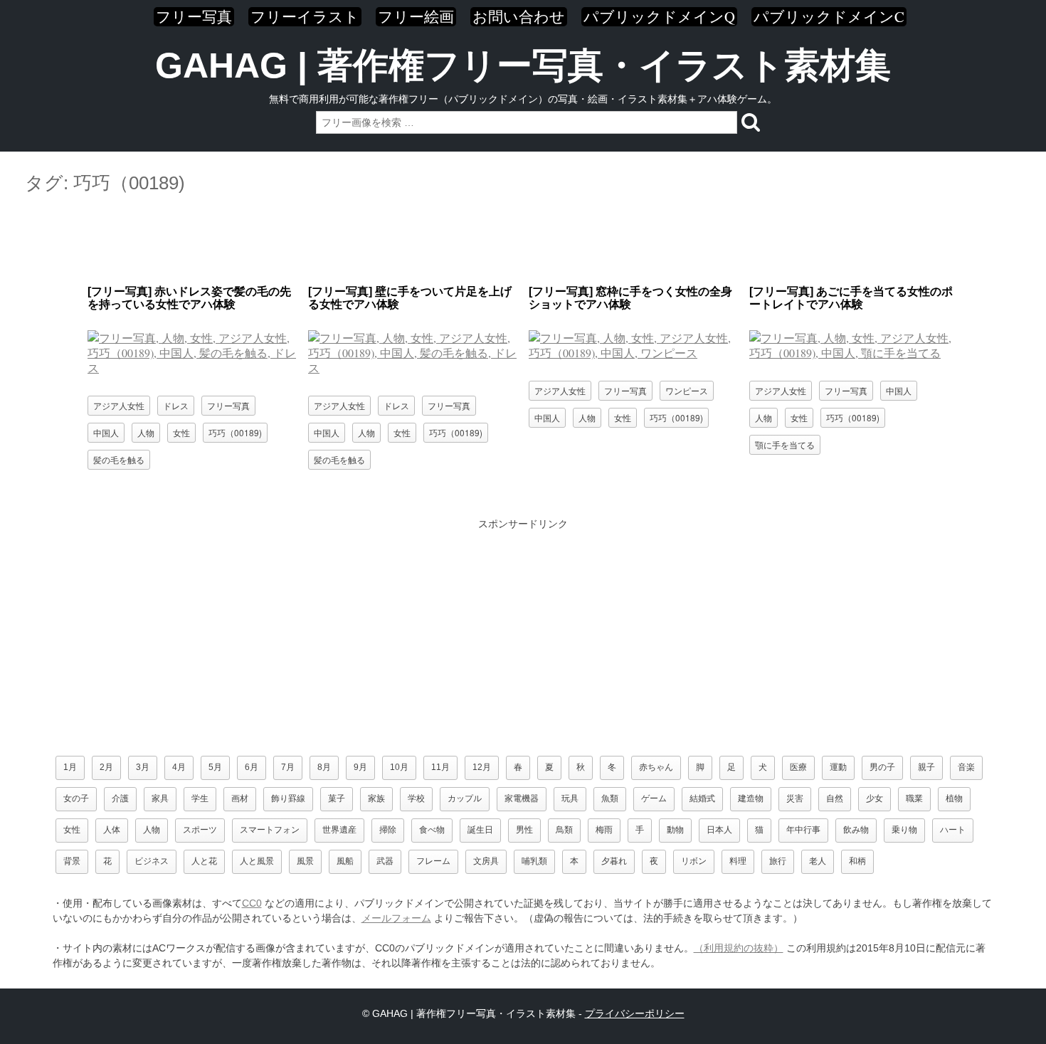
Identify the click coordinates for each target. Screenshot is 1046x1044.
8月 (324, 767)
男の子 (882, 767)
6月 (251, 767)
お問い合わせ (518, 16)
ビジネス (151, 861)
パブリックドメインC (829, 16)
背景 (71, 861)
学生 (199, 798)
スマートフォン (270, 830)
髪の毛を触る (118, 459)
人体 (111, 830)
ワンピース (686, 390)
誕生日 (480, 830)
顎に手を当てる (785, 444)
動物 (675, 830)
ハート (953, 830)
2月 (106, 767)
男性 (524, 830)
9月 (360, 767)
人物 (145, 432)
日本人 (719, 830)
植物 (954, 798)
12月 (481, 767)
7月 (288, 767)
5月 (215, 767)
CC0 (252, 903)
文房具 (486, 861)
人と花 (204, 861)
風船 (345, 861)
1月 (70, 767)
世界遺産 (339, 830)
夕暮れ (614, 861)
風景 (305, 861)
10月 (399, 767)
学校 (416, 798)
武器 (384, 861)
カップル (465, 798)
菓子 (336, 798)
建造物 (751, 798)
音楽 (966, 767)
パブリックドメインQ (659, 16)
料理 (737, 861)
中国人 (106, 432)
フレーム (433, 861)
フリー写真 (194, 16)
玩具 (570, 798)
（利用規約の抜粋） (738, 948)
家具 (160, 798)
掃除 (387, 830)
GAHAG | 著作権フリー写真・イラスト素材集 (523, 65)
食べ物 (432, 830)
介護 (120, 798)
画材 (239, 798)
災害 (794, 798)
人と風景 (257, 861)
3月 (142, 767)
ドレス (176, 405)
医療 (798, 767)
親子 (926, 767)
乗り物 (904, 830)
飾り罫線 (288, 798)
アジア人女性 (118, 405)
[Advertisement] (523, 241)
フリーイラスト (304, 16)
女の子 (76, 798)
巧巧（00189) (235, 432)
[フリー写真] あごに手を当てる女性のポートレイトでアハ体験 (851, 297)
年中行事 (803, 830)
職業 (914, 798)
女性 (181, 432)
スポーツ (200, 830)
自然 (834, 798)
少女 (874, 798)
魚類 (609, 798)
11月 (440, 767)
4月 (179, 767)
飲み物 (856, 830)
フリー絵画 (416, 16)
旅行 (777, 861)
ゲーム (654, 798)
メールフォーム (396, 918)
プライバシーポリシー (635, 1013)
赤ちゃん (656, 767)
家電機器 (521, 798)
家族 (376, 798)
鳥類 (564, 830)
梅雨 (604, 830)
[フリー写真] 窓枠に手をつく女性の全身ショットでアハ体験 (630, 297)
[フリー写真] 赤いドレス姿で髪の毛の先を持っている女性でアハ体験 (189, 297)
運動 (838, 767)
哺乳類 (534, 861)
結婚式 (702, 798)
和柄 (857, 861)
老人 (817, 861)
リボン (694, 861)
